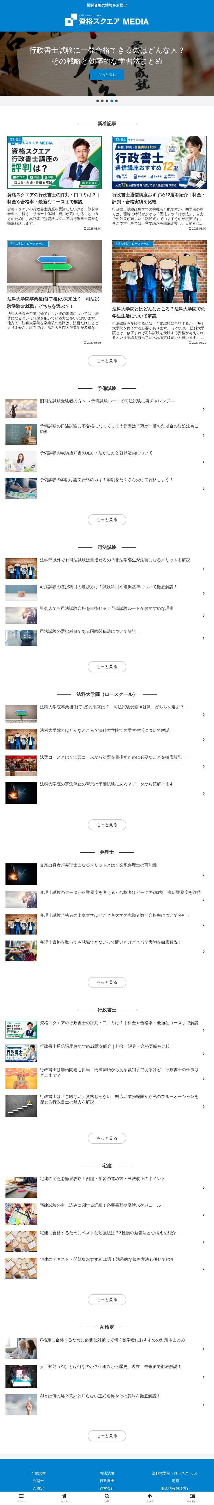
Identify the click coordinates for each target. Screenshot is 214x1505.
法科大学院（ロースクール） (175, 1473)
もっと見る (107, 360)
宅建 (175, 1481)
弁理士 (38, 1481)
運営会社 (107, 1488)
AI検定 (38, 1488)
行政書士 (107, 1481)
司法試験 (107, 1473)
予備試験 (38, 1473)
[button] (97, 101)
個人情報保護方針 (175, 1488)
